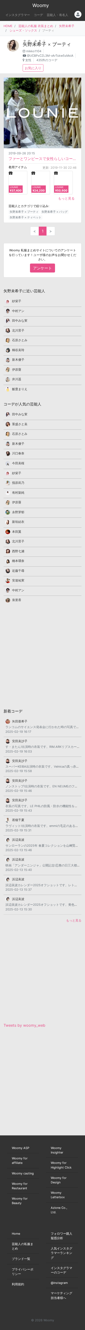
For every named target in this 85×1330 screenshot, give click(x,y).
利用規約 (18, 1284)
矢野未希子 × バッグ (55, 211)
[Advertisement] (42, 655)
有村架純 (18, 492)
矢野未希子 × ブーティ (24, 211)
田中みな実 (19, 320)
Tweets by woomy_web (24, 1025)
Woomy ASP (20, 1148)
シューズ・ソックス (23, 30)
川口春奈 (18, 453)
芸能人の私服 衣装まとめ (35, 26)
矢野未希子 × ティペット (25, 217)
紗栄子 (16, 301)
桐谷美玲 (18, 350)
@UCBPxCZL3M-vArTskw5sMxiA (50, 55)
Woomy (40, 5)
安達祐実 (18, 580)
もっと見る (66, 198)
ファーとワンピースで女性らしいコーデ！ (42, 158)
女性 (28, 60)
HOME (8, 26)
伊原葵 (16, 369)
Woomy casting (23, 1173)
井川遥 (16, 379)
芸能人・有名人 (57, 15)
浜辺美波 (18, 839)
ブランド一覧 (21, 1259)
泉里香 (16, 600)
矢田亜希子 (19, 721)
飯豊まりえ (19, 389)
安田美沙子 (19, 741)
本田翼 (16, 531)
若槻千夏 (18, 820)
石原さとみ (19, 340)
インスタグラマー (17, 15)
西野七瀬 (18, 551)
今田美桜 (18, 463)
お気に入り (33, 68)
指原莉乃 (18, 483)
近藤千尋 (18, 571)
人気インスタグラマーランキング (61, 1253)
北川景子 (18, 330)
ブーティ (61, 44)
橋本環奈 (18, 561)
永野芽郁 (18, 512)
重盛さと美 (19, 424)
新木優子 (18, 359)
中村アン (18, 311)
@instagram (59, 1283)
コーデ (38, 15)
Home (16, 1233)
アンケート (42, 268)
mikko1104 (33, 51)
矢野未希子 (66, 26)
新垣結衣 (18, 522)
